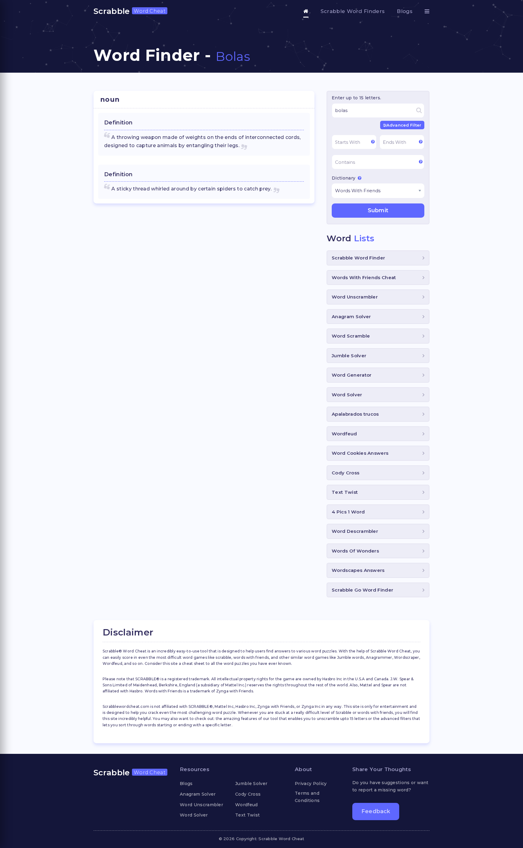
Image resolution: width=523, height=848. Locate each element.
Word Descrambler (355, 531)
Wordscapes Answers (358, 570)
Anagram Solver (351, 316)
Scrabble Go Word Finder (362, 590)
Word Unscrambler (355, 297)
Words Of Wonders (355, 551)
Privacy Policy (311, 783)
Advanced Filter (403, 125)
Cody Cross (345, 473)
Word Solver (347, 395)
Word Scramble (351, 336)
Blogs (405, 11)
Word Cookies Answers (360, 453)
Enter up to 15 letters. (356, 98)
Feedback (375, 811)
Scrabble (130, 11)
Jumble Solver (349, 355)
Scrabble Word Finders (353, 11)
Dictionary (344, 178)
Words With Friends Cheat (364, 277)
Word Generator (351, 375)
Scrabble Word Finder (358, 258)
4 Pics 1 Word (348, 512)
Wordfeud (344, 434)
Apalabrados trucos (355, 414)
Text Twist (345, 492)
